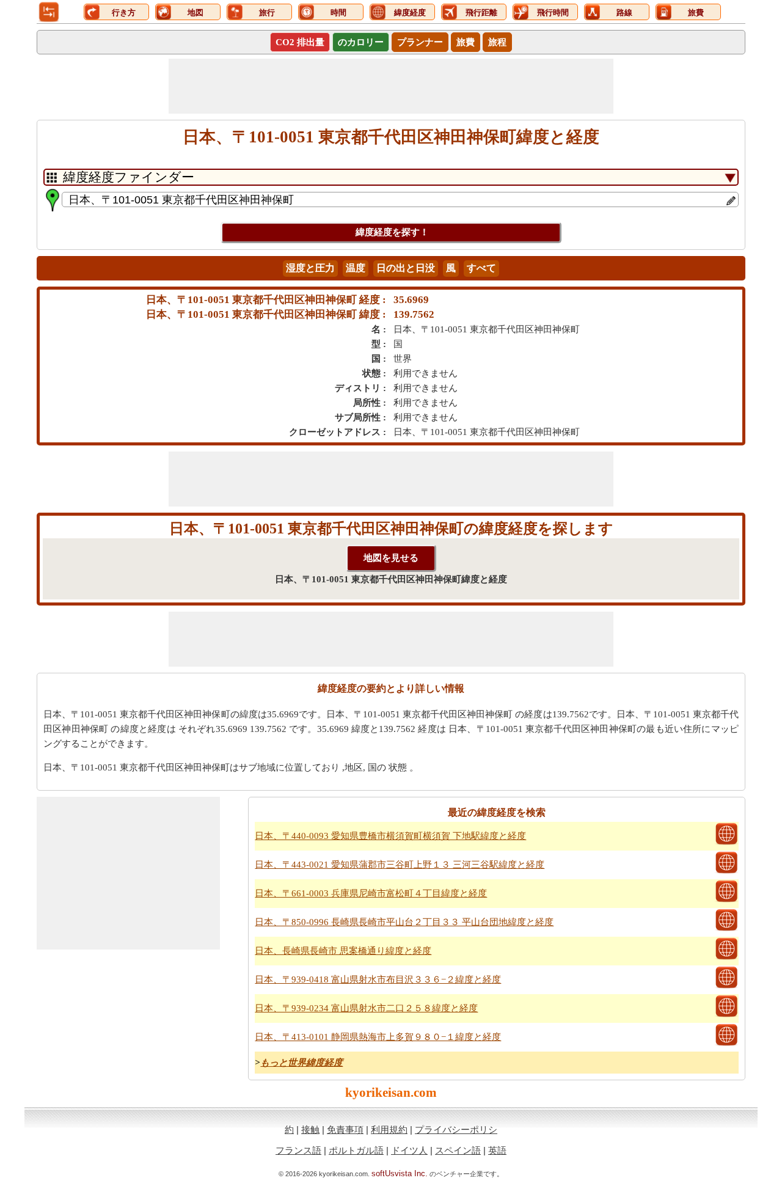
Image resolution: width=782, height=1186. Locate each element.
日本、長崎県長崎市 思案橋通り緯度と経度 (343, 951)
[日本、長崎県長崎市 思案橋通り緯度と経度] (726, 958)
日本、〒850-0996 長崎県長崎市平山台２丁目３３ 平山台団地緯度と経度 (404, 922)
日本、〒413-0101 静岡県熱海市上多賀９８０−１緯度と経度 (378, 1037)
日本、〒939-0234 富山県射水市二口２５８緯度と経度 (366, 1008)
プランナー (420, 42)
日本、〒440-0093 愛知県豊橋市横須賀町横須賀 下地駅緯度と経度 (390, 836)
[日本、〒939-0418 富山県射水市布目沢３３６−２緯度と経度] (726, 987)
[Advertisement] (391, 86)
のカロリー (361, 42)
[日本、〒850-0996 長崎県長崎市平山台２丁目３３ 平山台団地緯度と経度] (726, 929)
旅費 (465, 42)
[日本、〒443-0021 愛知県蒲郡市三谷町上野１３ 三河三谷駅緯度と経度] (726, 872)
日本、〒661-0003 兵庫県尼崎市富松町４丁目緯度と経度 (371, 893)
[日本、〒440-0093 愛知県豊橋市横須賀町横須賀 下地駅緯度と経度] (726, 843)
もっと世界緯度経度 (301, 1062)
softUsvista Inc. (399, 1173)
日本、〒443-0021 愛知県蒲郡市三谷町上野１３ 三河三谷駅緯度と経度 (399, 864)
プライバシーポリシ (456, 1129)
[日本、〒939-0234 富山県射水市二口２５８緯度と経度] (726, 1015)
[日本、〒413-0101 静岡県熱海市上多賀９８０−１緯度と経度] (726, 1044)
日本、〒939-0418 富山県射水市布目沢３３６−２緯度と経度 (378, 979)
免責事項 (345, 1129)
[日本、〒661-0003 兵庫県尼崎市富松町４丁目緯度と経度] (726, 901)
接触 (310, 1129)
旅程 (497, 42)
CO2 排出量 (300, 42)
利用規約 (389, 1129)
